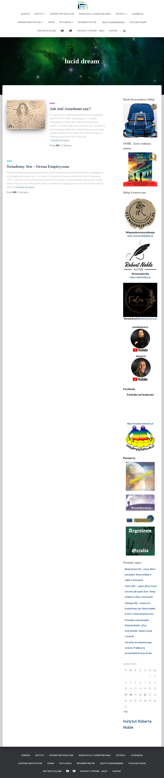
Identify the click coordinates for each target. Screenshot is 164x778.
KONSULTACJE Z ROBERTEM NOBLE (95, 14)
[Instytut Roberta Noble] (82, 6)
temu (66, 145)
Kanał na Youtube (62, 31)
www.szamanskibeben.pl (140, 236)
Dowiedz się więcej (60, 140)
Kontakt (113, 31)
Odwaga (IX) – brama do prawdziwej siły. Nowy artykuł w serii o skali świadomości (140, 608)
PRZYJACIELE (65, 22)
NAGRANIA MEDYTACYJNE (29, 22)
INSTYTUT (39, 14)
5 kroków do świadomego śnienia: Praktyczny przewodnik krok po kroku (138, 647)
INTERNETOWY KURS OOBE (62, 14)
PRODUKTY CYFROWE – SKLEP (91, 31)
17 (125, 694)
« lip (125, 711)
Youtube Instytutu (71, 31)
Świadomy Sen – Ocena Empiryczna (38, 166)
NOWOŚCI (25, 14)
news (52, 103)
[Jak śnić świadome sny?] (26, 114)
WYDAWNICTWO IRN (87, 22)
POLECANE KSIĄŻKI (138, 22)
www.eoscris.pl (149, 318)
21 (145, 694)
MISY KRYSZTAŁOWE (47, 31)
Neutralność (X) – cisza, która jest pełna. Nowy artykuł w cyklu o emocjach (140, 574)
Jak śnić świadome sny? (70, 109)
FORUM (51, 22)
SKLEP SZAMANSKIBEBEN (113, 22)
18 (130, 694)
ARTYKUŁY (121, 14)
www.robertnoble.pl (140, 277)
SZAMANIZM (137, 14)
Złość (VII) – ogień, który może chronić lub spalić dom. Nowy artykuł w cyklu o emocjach (140, 591)
